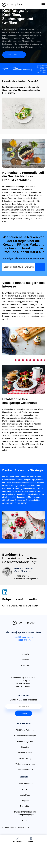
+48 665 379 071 (21, 576)
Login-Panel (25, 795)
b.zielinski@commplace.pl (26, 579)
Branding (25, 747)
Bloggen (25, 801)
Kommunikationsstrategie (25, 736)
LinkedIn (30, 599)
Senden (23, 713)
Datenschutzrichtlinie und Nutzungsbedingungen (25, 813)
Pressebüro (25, 806)
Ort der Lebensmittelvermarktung (22, 69)
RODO (25, 820)
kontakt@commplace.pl (23, 637)
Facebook (25, 660)
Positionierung (25, 758)
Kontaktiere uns (14, 55)
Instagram (25, 665)
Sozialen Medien (25, 753)
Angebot (5, 69)
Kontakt (25, 789)
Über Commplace (25, 784)
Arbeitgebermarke (25, 769)
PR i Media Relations (25, 730)
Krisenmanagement (25, 741)
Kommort (12, 4)
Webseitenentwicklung (25, 764)
